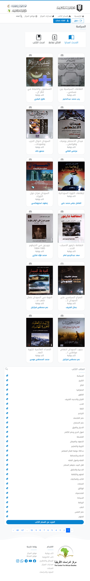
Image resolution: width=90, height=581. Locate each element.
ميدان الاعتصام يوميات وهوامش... (71, 142)
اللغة (82, 408)
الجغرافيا (80, 390)
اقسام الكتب (63, 16)
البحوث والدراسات (46, 572)
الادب (81, 404)
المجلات (80, 483)
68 (18, 530)
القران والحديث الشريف (74, 399)
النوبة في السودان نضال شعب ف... (39, 299)
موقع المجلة (32, 556)
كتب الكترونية (47, 557)
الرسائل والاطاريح (46, 561)
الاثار (82, 385)
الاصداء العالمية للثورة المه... (39, 351)
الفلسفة (80, 437)
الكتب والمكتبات (77, 479)
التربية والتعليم (77, 446)
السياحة (80, 498)
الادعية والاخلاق (77, 469)
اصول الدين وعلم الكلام (74, 432)
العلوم (81, 516)
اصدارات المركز (46, 16)
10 (32, 530)
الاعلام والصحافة (77, 455)
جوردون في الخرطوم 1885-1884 (39, 246)
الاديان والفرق (78, 427)
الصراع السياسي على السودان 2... (71, 299)
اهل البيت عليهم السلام (74, 465)
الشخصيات (79, 493)
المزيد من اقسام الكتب (45, 522)
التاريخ (81, 380)
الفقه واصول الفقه (76, 460)
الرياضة (81, 502)
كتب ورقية (49, 553)
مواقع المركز (30, 16)
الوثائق (81, 488)
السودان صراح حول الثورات (39, 194)
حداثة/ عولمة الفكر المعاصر (73, 451)
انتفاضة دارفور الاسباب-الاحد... (71, 246)
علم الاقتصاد (78, 418)
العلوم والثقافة (77, 474)
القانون (81, 394)
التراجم (81, 413)
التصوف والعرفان (77, 441)
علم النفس (79, 512)
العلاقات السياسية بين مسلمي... (71, 90)
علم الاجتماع (79, 422)
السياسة (80, 376)
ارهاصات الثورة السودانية (71, 193)
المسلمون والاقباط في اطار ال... (40, 90)
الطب (81, 507)
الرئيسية (78, 16)
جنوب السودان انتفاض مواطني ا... (71, 351)
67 (23, 530)
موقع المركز (32, 553)
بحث (18, 16)
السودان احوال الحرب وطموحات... (39, 142)
